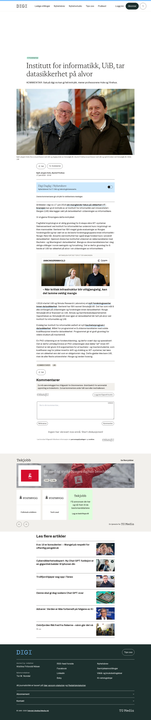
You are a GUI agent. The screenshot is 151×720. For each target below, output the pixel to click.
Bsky (59, 678)
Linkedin (61, 673)
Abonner (132, 6)
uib (54, 365)
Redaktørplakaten (77, 685)
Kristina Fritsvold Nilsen (28, 666)
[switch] (110, 187)
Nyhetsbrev (102, 664)
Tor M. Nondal (23, 676)
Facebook (62, 668)
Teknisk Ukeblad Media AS (38, 711)
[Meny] (143, 6)
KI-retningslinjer (104, 678)
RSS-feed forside (65, 664)
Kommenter (56, 166)
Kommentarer (43, 365)
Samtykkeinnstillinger (107, 668)
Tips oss (128, 652)
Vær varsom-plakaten (54, 685)
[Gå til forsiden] (22, 6)
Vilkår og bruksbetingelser (109, 673)
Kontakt (20, 701)
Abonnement (23, 694)
